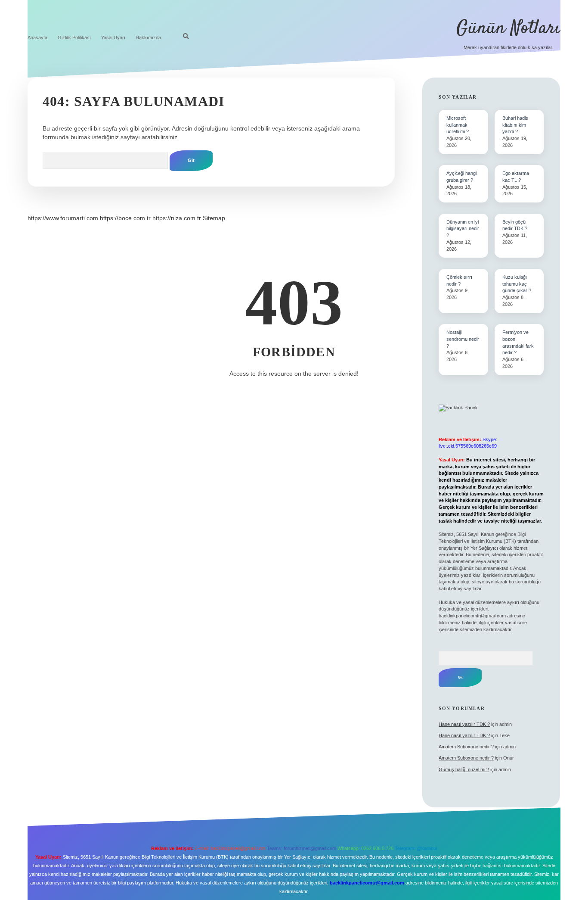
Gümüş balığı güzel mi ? (464, 769)
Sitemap (214, 218)
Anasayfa (37, 37)
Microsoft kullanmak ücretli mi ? (457, 124)
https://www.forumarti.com (63, 218)
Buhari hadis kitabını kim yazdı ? (515, 124)
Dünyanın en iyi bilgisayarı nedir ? (462, 228)
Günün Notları (508, 28)
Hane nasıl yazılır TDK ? (464, 724)
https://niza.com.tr (176, 218)
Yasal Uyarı (113, 37)
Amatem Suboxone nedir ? (466, 746)
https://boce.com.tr (125, 218)
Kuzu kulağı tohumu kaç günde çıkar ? (516, 283)
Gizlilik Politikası (74, 37)
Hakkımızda (148, 37)
